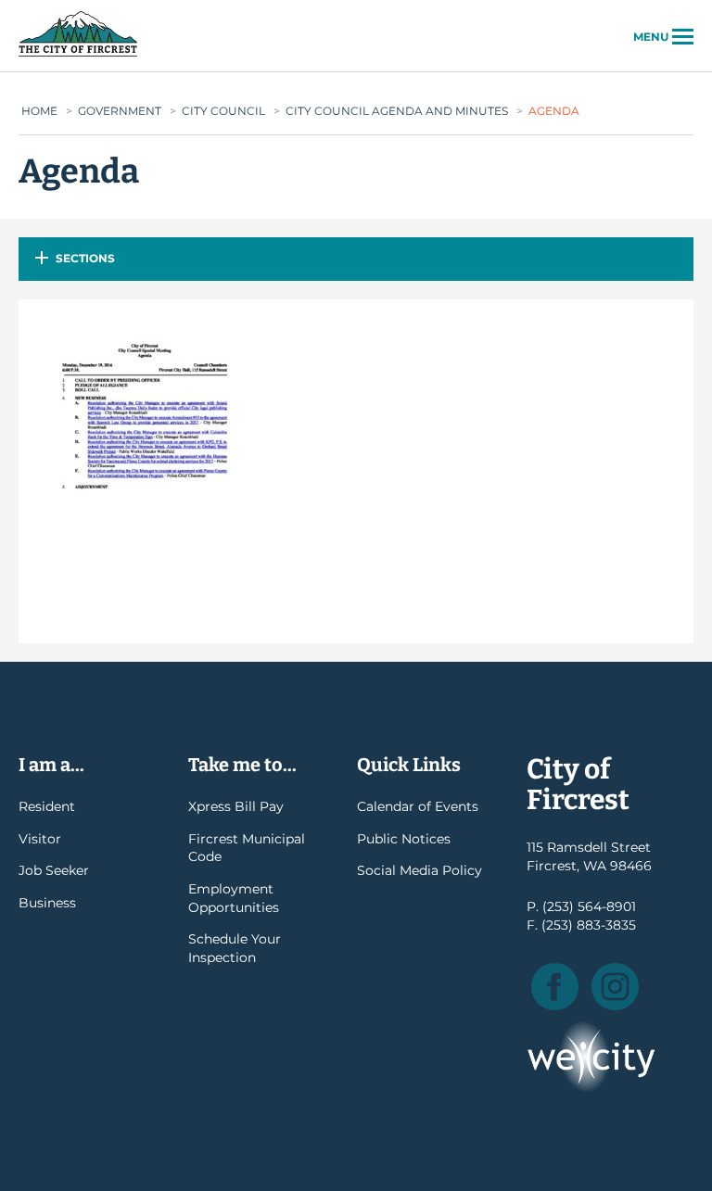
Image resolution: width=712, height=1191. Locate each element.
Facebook (554, 986)
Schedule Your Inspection (234, 948)
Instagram (615, 986)
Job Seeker (54, 870)
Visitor (40, 838)
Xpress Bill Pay (236, 806)
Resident (47, 806)
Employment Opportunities (233, 898)
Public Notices (404, 838)
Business (47, 902)
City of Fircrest (78, 54)
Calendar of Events (417, 806)
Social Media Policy (419, 870)
